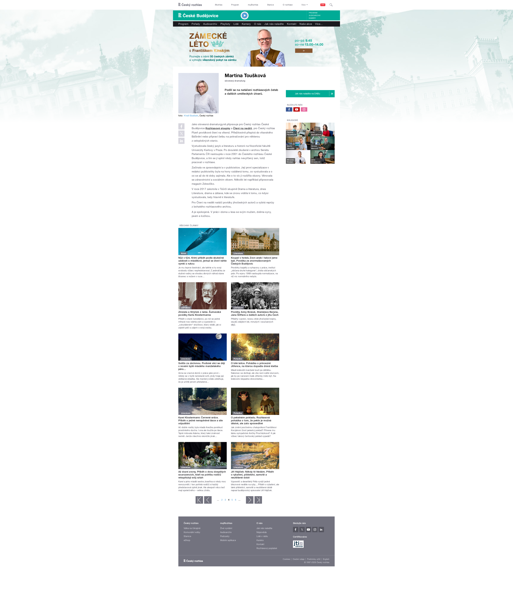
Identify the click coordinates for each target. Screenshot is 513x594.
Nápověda (261, 532)
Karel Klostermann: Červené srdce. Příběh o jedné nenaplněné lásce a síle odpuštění (200, 420)
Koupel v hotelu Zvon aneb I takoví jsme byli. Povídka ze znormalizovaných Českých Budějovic (254, 260)
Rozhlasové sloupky (217, 128)
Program (235, 5)
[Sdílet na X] (181, 134)
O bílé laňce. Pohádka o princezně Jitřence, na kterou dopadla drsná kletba (254, 365)
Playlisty (225, 23)
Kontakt (291, 23)
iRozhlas (218, 5)
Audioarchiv (314, 15)
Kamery (312, 18)
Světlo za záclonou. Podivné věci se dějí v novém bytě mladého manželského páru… (201, 366)
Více (319, 23)
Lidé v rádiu (262, 536)
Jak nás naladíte (274, 23)
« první (199, 500)
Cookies (286, 559)
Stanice (270, 5)
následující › (249, 500)
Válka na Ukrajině (192, 528)
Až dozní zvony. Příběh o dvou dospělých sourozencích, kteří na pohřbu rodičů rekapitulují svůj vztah (202, 474)
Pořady (196, 23)
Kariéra (259, 540)
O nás (257, 23)
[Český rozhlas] (190, 5)
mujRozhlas (253, 5)
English (326, 559)
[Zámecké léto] (256, 47)
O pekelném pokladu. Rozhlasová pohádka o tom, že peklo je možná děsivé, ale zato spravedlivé (251, 420)
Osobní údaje (299, 559)
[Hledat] (331, 5)
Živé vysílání (226, 528)
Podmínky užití (313, 559)
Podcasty (225, 536)
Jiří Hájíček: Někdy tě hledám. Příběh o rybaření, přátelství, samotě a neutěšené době (252, 474)
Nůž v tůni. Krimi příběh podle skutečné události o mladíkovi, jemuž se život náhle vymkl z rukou (202, 260)
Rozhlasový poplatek (266, 548)
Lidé (236, 23)
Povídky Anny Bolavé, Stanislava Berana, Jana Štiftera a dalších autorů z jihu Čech (255, 313)
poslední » (258, 500)
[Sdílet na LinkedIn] (181, 141)
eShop (187, 540)
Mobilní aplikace (228, 540)
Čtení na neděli (242, 128)
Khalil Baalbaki (191, 115)
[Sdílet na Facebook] (181, 126)
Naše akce (306, 23)
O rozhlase (288, 5)
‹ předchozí (208, 500)
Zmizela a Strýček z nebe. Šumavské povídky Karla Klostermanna (199, 313)
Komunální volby (192, 532)
